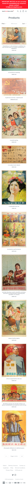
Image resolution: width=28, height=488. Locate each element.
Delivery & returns (13, 465)
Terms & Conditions (20, 468)
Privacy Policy (9, 470)
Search (4, 465)
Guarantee (6, 468)
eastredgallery (10, 479)
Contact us (22, 465)
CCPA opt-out (18, 470)
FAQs (11, 468)
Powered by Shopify (19, 479)
